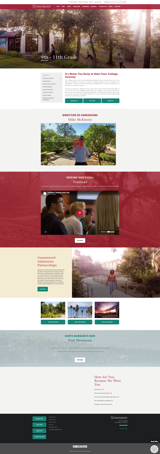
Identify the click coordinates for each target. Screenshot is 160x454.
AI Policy (51, 424)
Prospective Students (48, 78)
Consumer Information (55, 429)
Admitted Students (47, 86)
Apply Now (110, 100)
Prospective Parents (48, 92)
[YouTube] (79, 446)
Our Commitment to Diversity (102, 400)
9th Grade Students (53, 322)
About (69, 6)
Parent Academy (47, 95)
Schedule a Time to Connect (102, 404)
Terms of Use (52, 419)
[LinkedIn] (84, 446)
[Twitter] (76, 446)
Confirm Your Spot (40, 436)
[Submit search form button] (124, 2)
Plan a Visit (92, 100)
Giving (110, 6)
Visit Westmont (46, 81)
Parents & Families (83, 2)
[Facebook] (74, 446)
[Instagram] (81, 446)
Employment (52, 417)
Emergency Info (53, 427)
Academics (85, 6)
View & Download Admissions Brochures (105, 397)
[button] (60, 78)
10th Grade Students (80, 322)
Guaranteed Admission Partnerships (48, 99)
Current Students (73, 2)
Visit (58, 6)
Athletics (117, 6)
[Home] (41, 6)
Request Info (73, 100)
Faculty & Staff (97, 2)
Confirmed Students (48, 89)
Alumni (91, 2)
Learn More (80, 240)
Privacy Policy (53, 422)
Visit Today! (80, 359)
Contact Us (123, 428)
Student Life (102, 6)
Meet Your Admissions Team (102, 393)
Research (94, 6)
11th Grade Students (106, 322)
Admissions (76, 6)
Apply (63, 6)
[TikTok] (86, 446)
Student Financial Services (49, 84)
